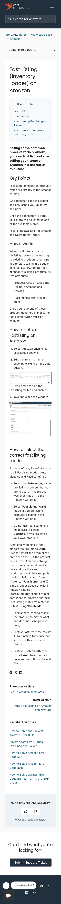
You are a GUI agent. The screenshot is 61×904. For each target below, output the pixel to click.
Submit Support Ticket (30, 862)
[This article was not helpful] (35, 811)
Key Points (20, 111)
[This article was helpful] (26, 811)
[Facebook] (10, 673)
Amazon (15, 38)
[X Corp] (15, 673)
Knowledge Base (41, 34)
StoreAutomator (15, 34)
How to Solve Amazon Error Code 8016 (27, 765)
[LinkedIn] (20, 673)
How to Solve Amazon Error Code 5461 (27, 755)
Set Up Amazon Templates (26, 692)
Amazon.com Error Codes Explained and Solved (26, 744)
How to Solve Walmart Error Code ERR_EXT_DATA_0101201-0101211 (29, 778)
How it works (21, 116)
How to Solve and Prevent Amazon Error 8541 (26, 733)
